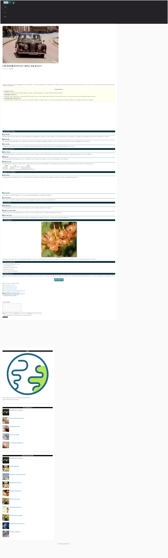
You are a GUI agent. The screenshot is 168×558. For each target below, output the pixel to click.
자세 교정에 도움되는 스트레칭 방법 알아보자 (11, 283)
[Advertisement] (59, 116)
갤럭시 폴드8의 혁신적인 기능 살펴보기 (16, 515)
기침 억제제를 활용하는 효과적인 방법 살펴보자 (12, 292)
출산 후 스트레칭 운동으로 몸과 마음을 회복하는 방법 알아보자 (14, 290)
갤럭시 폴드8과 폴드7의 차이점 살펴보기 (16, 410)
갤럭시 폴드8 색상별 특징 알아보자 (15, 490)
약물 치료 (15, 293)
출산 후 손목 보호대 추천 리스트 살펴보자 (16, 418)
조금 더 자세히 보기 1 (59, 279)
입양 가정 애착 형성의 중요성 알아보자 (10, 288)
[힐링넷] (9, 4)
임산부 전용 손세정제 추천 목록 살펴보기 (16, 442)
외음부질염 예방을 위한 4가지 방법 (9, 285)
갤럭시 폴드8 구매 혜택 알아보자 (15, 531)
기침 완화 (11, 293)
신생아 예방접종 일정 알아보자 (15, 426)
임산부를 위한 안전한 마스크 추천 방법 (9, 295)
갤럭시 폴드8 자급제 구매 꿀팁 (15, 499)
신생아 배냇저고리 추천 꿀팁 (14, 434)
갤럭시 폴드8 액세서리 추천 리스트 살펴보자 (17, 523)
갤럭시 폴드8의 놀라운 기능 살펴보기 (16, 482)
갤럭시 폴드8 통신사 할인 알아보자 (15, 507)
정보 (5, 16)
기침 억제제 (8, 293)
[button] (3, 21)
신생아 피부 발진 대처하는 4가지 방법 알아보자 (11, 294)
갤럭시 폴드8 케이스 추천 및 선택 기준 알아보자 (18, 474)
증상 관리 (19, 293)
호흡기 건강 (23, 293)
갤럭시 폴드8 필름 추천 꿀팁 (14, 466)
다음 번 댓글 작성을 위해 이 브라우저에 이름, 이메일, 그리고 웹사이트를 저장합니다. (18, 315)
